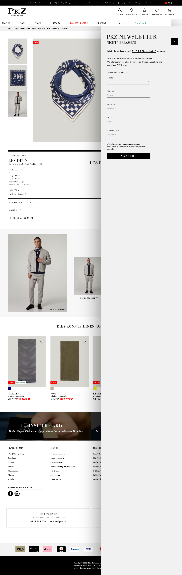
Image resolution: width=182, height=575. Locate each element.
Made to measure (57, 458)
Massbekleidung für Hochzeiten (62, 466)
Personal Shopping (57, 453)
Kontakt (11, 479)
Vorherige (70, 273)
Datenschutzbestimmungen (131, 144)
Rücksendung (13, 471)
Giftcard (11, 475)
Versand (11, 466)
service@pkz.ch (58, 521)
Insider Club (98, 479)
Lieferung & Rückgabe (21, 218)
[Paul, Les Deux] (37, 273)
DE (169, 3)
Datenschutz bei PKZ (87, 568)
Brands (102, 23)
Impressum (100, 568)
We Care (139, 23)
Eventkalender (56, 479)
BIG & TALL (54, 471)
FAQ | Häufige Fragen (17, 453)
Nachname (111, 104)
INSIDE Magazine (100, 471)
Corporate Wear (57, 462)
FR (173, 3)
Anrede (110, 78)
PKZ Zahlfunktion (100, 458)
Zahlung (11, 462)
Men (22, 23)
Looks (56, 23)
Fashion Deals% (79, 23)
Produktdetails (17, 155)
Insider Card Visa (100, 462)
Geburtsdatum (113, 131)
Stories (120, 23)
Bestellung (12, 458)
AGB (75, 568)
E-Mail (109, 117)
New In (6, 23)
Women (39, 23)
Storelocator (55, 475)
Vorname (110, 91)
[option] (20, 51)
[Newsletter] (174, 41)
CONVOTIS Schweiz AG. (100, 565)
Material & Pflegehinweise (24, 202)
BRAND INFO (15, 210)
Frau (108, 82)
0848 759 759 (38, 521)
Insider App (97, 475)
